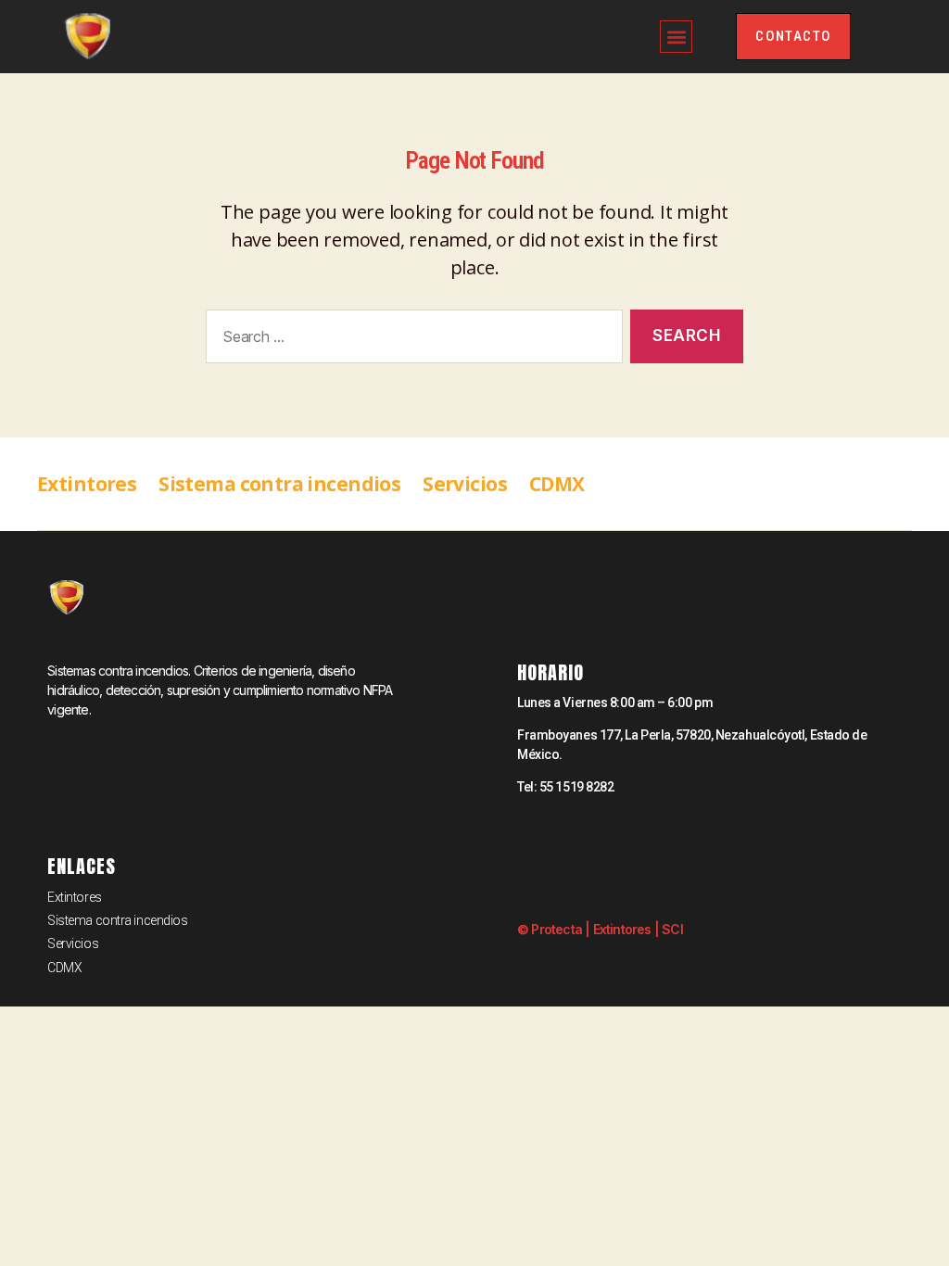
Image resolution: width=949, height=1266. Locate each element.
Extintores (86, 484)
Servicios (465, 484)
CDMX (557, 484)
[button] (676, 36)
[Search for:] (410, 341)
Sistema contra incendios (279, 484)
